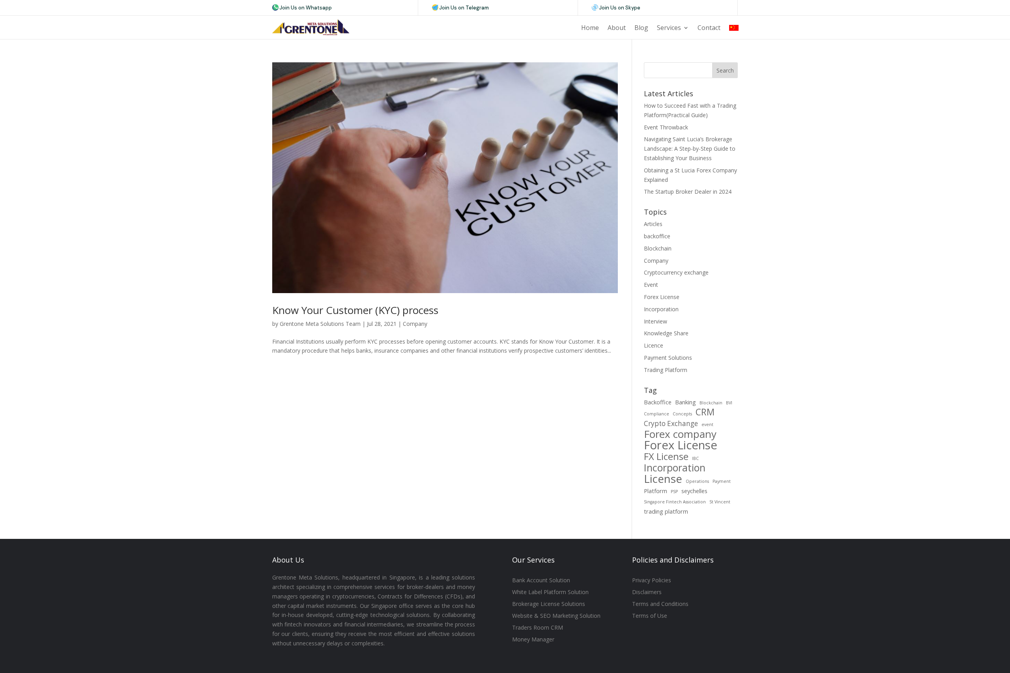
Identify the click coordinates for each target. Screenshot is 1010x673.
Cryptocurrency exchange (676, 272)
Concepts (682, 414)
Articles (653, 224)
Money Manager (533, 640)
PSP (674, 491)
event (707, 424)
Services (669, 27)
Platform (655, 491)
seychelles (694, 491)
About (617, 27)
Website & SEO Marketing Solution (556, 616)
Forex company (680, 434)
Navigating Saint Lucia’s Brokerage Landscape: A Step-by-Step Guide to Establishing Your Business (689, 148)
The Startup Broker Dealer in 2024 (687, 191)
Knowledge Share (666, 333)
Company (415, 323)
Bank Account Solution (541, 581)
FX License (666, 457)
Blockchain (657, 248)
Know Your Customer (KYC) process (355, 310)
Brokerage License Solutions (548, 604)
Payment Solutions (668, 357)
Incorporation (661, 309)
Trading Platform (665, 370)
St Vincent (719, 502)
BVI (729, 403)
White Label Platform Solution (550, 592)
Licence (653, 345)
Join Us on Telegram (464, 7)
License (663, 479)
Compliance (656, 414)
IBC (695, 458)
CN (733, 27)
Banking (685, 402)
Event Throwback (666, 127)
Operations (697, 481)
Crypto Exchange (671, 423)
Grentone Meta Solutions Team (320, 323)
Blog (641, 27)
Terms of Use (649, 616)
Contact (709, 27)
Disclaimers (647, 592)
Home (590, 27)
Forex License (661, 297)
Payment (722, 481)
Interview (655, 321)
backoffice (657, 236)
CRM (705, 412)
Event (651, 284)
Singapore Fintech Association (675, 502)
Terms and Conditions (660, 604)
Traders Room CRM (537, 628)
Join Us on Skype (619, 7)
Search (725, 70)
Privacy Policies (651, 581)
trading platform (666, 511)
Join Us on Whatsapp (305, 7)
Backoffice (657, 402)
